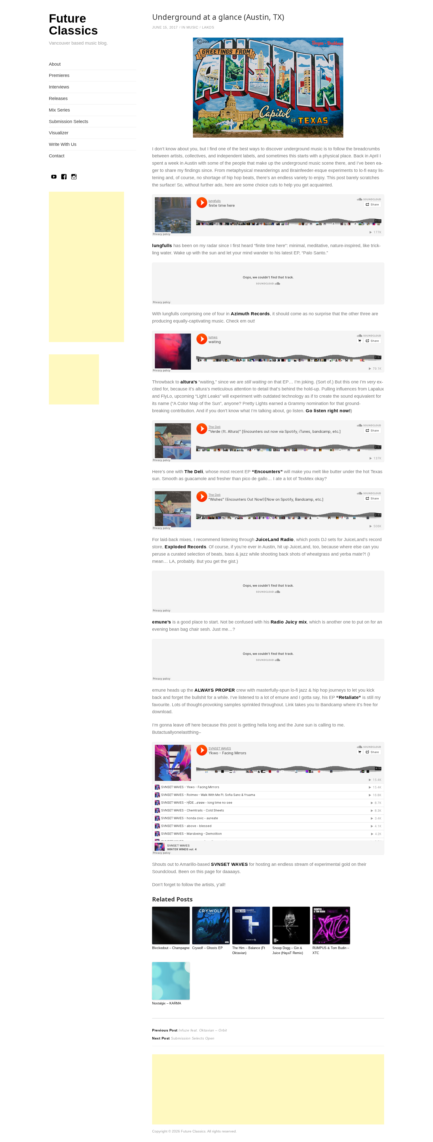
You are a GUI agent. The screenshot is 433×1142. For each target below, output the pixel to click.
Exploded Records (185, 546)
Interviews (59, 86)
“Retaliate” (348, 697)
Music (192, 27)
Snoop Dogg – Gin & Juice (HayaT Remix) (287, 950)
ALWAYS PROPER (214, 690)
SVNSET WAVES (229, 864)
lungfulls (162, 245)
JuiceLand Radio (275, 539)
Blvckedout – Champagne (170, 948)
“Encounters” (267, 471)
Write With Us (62, 144)
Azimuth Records (250, 313)
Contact (56, 155)
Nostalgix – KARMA (166, 1003)
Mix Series (59, 110)
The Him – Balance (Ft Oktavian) (248, 950)
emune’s (161, 622)
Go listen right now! (328, 410)
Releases (58, 98)
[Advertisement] (86, 267)
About (55, 64)
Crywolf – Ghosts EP (207, 948)
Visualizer (58, 132)
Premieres (59, 75)
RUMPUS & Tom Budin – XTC (330, 950)
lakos (208, 27)
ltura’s (190, 381)
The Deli (193, 471)
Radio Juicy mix (289, 622)
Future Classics (73, 24)
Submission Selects (68, 121)
